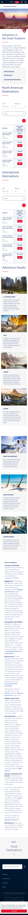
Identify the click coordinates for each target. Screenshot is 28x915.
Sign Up (12, 1)
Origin (3, 103)
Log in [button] (17, 2)
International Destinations (12, 79)
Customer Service (6, 878)
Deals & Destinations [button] (14, 6)
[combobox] (7, 107)
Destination (17, 103)
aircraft (7, 693)
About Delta (5, 874)
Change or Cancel (10, 820)
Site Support (5, 882)
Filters (6, 114)
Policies (4, 887)
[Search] (25, 2)
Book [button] (19, 137)
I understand (14, 911)
